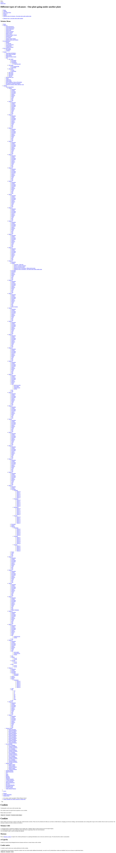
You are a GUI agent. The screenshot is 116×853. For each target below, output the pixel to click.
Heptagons (16, 507)
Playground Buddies (10, 785)
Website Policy (6, 795)
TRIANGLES (17, 387)
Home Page (3, 3)
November (13, 91)
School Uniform (9, 32)
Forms (7, 78)
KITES (15, 388)
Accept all (8, 815)
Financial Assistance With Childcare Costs (15, 84)
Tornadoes (16, 675)
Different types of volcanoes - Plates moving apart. (24, 268)
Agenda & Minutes (13, 730)
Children (5, 11)
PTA (7, 58)
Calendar (8, 50)
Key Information (6, 41)
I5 (14, 693)
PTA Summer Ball (15, 66)
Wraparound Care (9, 77)
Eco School (8, 37)
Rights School (9, 33)
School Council (9, 728)
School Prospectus (10, 26)
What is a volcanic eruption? (20, 265)
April (12, 97)
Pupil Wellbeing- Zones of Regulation (14, 82)
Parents (4, 51)
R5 (14, 695)
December (13, 93)
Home (4, 10)
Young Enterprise (9, 781)
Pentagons (16, 498)
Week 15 (18, 497)
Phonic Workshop (15, 609)
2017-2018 (11, 59)
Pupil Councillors (12, 729)
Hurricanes (16, 674)
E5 (14, 698)
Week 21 (18, 529)
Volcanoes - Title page (18, 264)
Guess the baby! (17, 64)
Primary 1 (11, 101)
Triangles (16, 490)
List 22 (15, 659)
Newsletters (8, 49)
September (13, 89)
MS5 (15, 699)
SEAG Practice (14, 306)
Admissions (8, 79)
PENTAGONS (17, 385)
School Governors (10, 31)
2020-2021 (11, 68)
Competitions (14, 62)
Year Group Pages (7, 12)
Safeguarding (9, 45)
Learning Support (9, 47)
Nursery (10, 88)
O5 (14, 690)
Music (7, 775)
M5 (14, 696)
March (12, 96)
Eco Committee (9, 744)
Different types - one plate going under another (13, 18)
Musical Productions (10, 782)
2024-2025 (11, 74)
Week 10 (18, 491)
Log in (2, 2)
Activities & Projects (13, 747)
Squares (15, 515)
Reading (7, 776)
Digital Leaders (9, 763)
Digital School (9, 36)
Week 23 (18, 531)
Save (12, 851)
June (12, 100)
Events (12, 70)
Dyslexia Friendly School (11, 35)
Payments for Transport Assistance (13, 83)
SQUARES (16, 386)
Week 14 (18, 496)
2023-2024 (11, 73)
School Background (10, 27)
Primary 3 (11, 128)
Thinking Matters (9, 770)
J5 (14, 692)
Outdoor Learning (10, 779)
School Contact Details (11, 38)
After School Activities (11, 54)
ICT (7, 773)
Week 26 (18, 535)
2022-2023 (11, 72)
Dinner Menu (9, 55)
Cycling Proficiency (10, 780)
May (12, 99)
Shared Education (9, 771)
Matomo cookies (7, 836)
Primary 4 (11, 141)
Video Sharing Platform (11, 788)
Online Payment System (11, 56)
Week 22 (18, 530)
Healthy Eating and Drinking (12, 39)
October (5, 15)
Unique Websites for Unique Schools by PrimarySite (14, 799)
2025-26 (10, 76)
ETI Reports (8, 43)
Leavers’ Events (9, 787)
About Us (5, 25)
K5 (14, 694)
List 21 (15, 658)
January (13, 94)
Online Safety (9, 80)
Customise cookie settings (16, 815)
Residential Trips (9, 786)
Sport (7, 774)
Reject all (3, 815)
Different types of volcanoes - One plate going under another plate (17, 16)
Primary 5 (5, 13)
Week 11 (18, 492)
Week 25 (18, 533)
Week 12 (18, 494)
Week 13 (18, 495)
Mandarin (8, 777)
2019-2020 (11, 65)
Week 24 (18, 532)
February (13, 95)
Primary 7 (11, 181)
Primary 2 (11, 114)
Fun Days (8, 783)
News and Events (7, 48)
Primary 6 (11, 167)
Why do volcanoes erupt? (19, 266)
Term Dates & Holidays (11, 53)
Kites (12, 664)
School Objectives (10, 29)
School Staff (8, 30)
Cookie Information (7, 794)
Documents (13, 61)
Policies (7, 42)
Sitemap (5, 793)
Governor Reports (10, 44)
